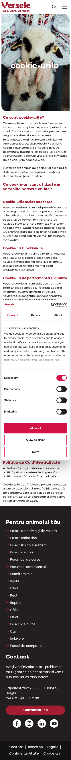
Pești (14, 595)
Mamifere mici (21, 574)
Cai (13, 631)
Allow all (35, 428)
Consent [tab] (12, 315)
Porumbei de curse (25, 559)
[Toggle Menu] (64, 7)
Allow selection (35, 439)
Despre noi (35, 747)
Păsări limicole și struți (28, 545)
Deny (35, 451)
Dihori (14, 588)
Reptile (15, 603)
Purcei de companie (26, 646)
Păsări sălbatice (23, 538)
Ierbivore (17, 638)
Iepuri (14, 581)
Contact (16, 747)
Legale (52, 747)
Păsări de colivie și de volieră (33, 531)
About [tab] (58, 315)
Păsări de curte (23, 624)
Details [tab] (35, 315)
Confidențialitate (24, 753)
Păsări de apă (21, 552)
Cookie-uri (51, 753)
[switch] (61, 389)
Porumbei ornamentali (28, 567)
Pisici (14, 617)
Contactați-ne (35, 710)
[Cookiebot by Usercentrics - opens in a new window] (51, 305)
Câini (14, 610)
